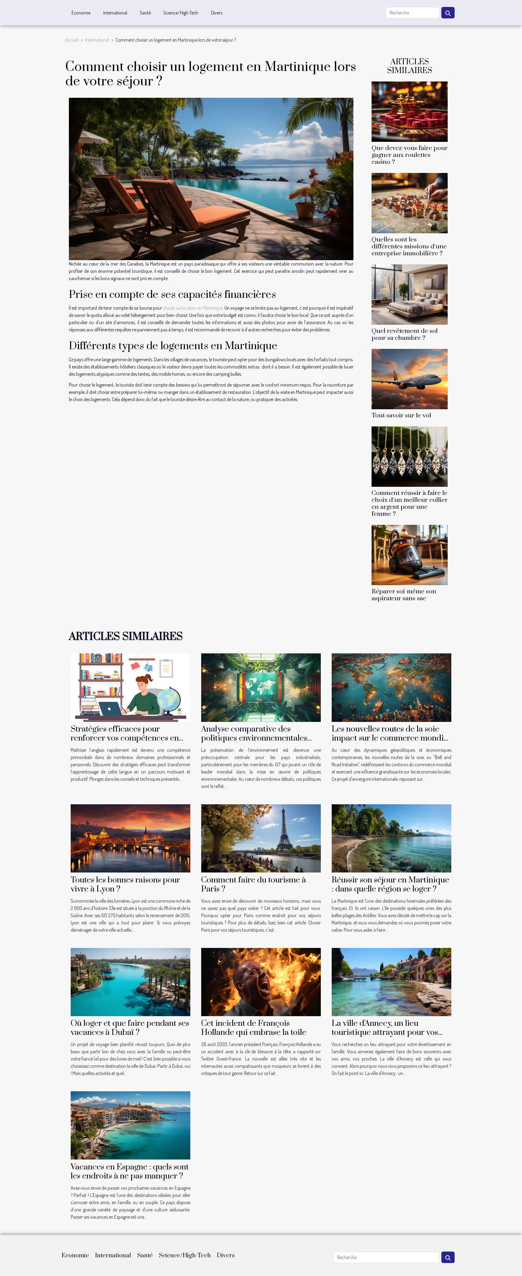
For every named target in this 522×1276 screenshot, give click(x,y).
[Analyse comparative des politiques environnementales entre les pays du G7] (261, 687)
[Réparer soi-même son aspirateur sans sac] (410, 554)
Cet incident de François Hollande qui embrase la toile (253, 1028)
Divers (216, 13)
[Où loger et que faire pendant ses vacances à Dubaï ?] (130, 981)
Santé (145, 13)
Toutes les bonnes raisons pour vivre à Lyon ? (125, 884)
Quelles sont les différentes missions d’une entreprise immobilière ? (409, 246)
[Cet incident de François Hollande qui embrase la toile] (261, 981)
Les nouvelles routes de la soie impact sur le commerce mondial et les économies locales (391, 738)
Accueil (72, 40)
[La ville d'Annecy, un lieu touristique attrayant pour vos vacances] (391, 981)
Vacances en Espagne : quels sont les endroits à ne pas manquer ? (130, 1171)
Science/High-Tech (180, 13)
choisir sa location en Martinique (192, 308)
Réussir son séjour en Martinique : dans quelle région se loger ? (390, 884)
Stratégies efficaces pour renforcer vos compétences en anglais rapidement (125, 738)
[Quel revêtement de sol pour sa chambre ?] (410, 294)
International (115, 13)
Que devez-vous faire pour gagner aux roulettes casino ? (410, 155)
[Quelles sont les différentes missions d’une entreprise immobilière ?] (410, 202)
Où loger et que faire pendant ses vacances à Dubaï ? (130, 1028)
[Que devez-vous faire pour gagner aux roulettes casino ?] (410, 111)
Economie (81, 13)
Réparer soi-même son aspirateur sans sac (404, 595)
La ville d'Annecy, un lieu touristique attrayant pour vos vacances (385, 1032)
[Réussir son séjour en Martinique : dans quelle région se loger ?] (391, 838)
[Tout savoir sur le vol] (410, 378)
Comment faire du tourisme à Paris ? (253, 884)
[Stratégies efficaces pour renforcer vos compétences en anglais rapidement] (130, 687)
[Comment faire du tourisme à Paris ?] (261, 838)
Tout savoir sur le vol (401, 415)
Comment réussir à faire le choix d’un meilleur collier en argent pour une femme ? (410, 503)
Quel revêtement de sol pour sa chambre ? (405, 334)
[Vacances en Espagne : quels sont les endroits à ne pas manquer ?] (130, 1125)
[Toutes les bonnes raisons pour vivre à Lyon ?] (130, 838)
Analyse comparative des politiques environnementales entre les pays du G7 (254, 738)
